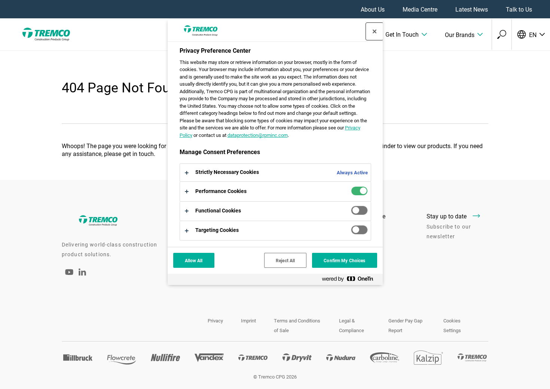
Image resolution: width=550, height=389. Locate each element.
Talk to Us (519, 9)
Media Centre (420, 9)
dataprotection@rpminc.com (257, 135)
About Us (373, 9)
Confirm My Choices (344, 260)
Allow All (194, 260)
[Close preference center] (374, 31)
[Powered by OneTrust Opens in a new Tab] (350, 280)
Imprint (248, 320)
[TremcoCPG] (45, 34)
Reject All (285, 260)
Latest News (471, 9)
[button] (406, 34)
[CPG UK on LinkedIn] (82, 273)
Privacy (215, 320)
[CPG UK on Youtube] (69, 277)
